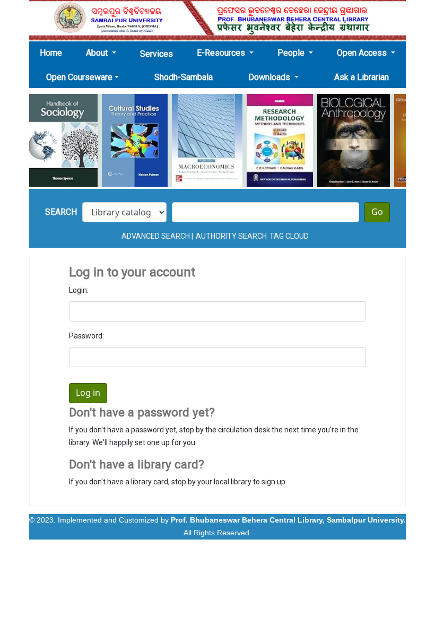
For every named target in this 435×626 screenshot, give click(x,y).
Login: (79, 290)
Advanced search (155, 236)
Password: (86, 336)
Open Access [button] (363, 53)
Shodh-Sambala (183, 77)
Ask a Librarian (361, 77)
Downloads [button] (270, 77)
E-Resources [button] (222, 53)
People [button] (292, 53)
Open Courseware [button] (79, 77)
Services (156, 54)
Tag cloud (289, 236)
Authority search (231, 236)
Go (377, 212)
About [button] (98, 53)
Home (54, 52)
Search (61, 212)
